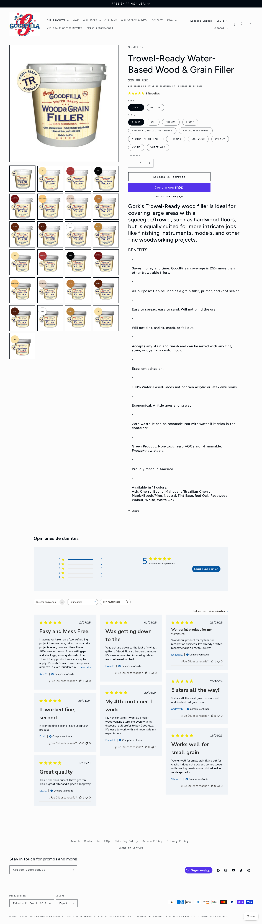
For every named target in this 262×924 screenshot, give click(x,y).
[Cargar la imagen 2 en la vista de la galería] (50, 179)
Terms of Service (131, 847)
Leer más (85, 667)
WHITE (136, 147)
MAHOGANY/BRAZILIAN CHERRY (152, 130)
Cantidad (134, 155)
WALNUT (220, 138)
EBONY (190, 122)
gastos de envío (144, 86)
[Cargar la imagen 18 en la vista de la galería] (50, 290)
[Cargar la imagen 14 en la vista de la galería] (50, 262)
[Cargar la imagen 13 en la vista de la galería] (22, 262)
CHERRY (171, 122)
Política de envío (180, 916)
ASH (153, 122)
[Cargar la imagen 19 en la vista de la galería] (78, 290)
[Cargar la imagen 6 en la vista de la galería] (50, 207)
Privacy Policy (178, 841)
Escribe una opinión (206, 569)
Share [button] (135, 510)
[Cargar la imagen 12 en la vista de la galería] (106, 235)
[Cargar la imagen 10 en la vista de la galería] (50, 235)
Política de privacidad (116, 916)
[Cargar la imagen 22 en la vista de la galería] (50, 318)
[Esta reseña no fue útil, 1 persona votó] (152, 747)
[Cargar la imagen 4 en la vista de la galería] (106, 179)
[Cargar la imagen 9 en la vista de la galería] (22, 235)
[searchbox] (46, 602)
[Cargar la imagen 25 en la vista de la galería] (22, 346)
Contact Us (92, 841)
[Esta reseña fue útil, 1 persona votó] (80, 681)
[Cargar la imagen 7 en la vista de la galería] (78, 207)
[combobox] (82, 602)
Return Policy (153, 841)
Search (75, 841)
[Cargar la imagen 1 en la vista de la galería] (22, 179)
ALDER (136, 122)
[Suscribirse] (72, 869)
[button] (58, 20)
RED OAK (175, 138)
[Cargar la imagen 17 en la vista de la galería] (22, 290)
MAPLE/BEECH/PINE (196, 130)
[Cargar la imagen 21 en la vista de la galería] (22, 318)
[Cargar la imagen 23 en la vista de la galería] (78, 318)
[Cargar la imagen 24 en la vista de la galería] (106, 318)
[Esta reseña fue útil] (212, 716)
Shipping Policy (126, 841)
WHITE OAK (158, 147)
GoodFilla (26, 916)
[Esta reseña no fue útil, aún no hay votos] (87, 681)
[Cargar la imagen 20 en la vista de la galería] (106, 290)
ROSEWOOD (198, 138)
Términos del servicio (149, 916)
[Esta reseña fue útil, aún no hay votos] (146, 747)
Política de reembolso (82, 916)
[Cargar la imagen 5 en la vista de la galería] (22, 207)
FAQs (107, 841)
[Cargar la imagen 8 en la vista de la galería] (106, 207)
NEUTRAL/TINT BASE (146, 138)
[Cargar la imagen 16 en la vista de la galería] (106, 262)
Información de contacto (212, 916)
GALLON (155, 107)
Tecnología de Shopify (48, 916)
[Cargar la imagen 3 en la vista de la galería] (78, 179)
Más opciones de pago (169, 196)
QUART (136, 107)
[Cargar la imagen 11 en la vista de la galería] (78, 235)
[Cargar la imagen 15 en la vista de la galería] (78, 262)
